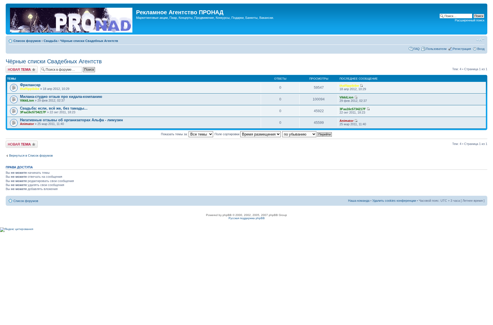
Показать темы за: (175, 134)
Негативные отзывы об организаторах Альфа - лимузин (71, 120)
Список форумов (27, 41)
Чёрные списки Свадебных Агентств (89, 41)
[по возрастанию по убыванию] (307, 134)
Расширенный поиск (469, 20)
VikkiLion (27, 100)
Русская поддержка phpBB (247, 218)
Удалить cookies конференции (394, 200)
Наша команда (358, 200)
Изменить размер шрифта (480, 39)
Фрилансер (30, 85)
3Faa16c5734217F (33, 112)
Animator (27, 124)
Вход (480, 49)
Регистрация (462, 49)
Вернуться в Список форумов (31, 155)
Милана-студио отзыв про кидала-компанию (61, 96)
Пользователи (436, 49)
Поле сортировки (227, 134)
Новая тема (14, 67)
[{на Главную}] (71, 19)
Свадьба (50, 41)
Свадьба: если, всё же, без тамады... (54, 108)
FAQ (416, 49)
